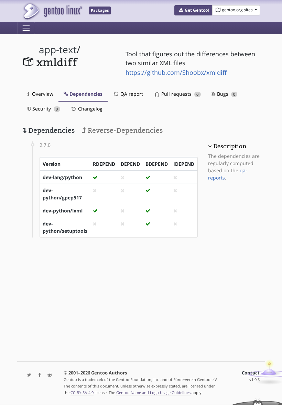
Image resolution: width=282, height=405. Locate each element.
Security (44, 108)
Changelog (89, 108)
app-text (58, 49)
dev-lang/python (62, 177)
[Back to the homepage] (52, 11)
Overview (42, 94)
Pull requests (179, 94)
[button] (193, 10)
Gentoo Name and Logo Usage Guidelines (153, 392)
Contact (251, 373)
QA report (131, 94)
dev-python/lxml (63, 210)
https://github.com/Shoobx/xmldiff (176, 72)
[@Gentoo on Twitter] (27, 375)
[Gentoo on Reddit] (48, 375)
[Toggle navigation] (26, 28)
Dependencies (85, 94)
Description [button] (229, 146)
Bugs (225, 94)
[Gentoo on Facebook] (38, 375)
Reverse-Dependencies (124, 130)
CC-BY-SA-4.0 (82, 392)
